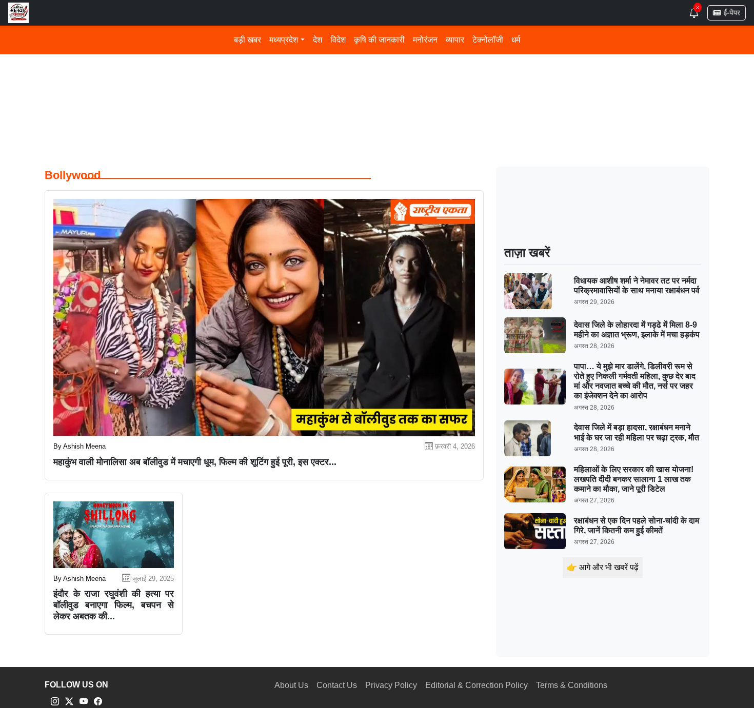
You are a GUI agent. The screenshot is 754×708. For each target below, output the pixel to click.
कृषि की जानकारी (379, 39)
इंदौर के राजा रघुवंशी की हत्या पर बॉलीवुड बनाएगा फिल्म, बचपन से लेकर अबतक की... (113, 605)
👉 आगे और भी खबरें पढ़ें (603, 567)
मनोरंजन (425, 39)
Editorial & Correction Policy (476, 685)
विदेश (338, 39)
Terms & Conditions (571, 685)
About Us (291, 685)
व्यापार (455, 39)
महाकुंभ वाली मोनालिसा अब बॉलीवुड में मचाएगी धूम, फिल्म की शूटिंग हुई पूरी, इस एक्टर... (194, 462)
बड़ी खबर (247, 39)
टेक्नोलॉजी (487, 39)
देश (317, 39)
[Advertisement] (352, 76)
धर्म (515, 39)
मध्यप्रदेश (283, 39)
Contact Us (336, 685)
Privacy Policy (391, 685)
